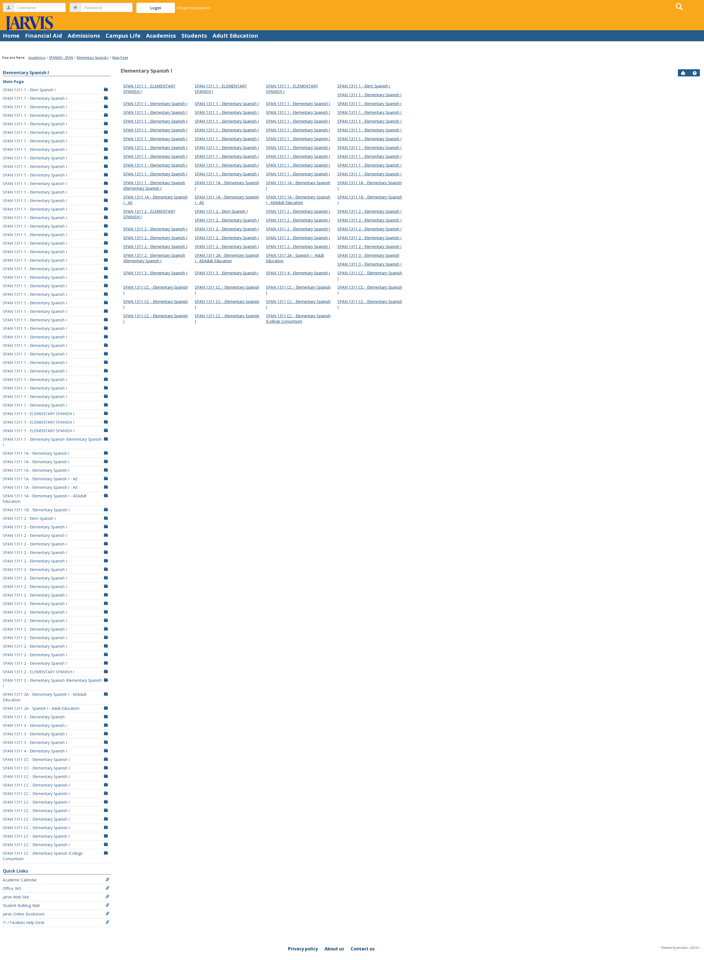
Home (11, 35)
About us (334, 949)
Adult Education (235, 35)
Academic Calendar (20, 879)
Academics (161, 35)
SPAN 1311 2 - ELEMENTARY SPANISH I (38, 671)
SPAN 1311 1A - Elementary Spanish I (36, 453)
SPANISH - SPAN (61, 57)
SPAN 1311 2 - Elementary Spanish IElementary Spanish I (52, 683)
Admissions (84, 35)
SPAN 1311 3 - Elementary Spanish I (35, 733)
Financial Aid (43, 35)
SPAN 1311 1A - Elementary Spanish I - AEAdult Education (45, 498)
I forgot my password (193, 7)
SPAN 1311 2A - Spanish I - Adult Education (41, 708)
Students (194, 35)
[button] (694, 73)
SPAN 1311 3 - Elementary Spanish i (35, 725)
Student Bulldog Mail (21, 905)
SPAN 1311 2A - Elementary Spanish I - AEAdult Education (45, 697)
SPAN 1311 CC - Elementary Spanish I (36, 759)
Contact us (363, 949)
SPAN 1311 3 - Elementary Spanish (34, 716)
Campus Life (123, 35)
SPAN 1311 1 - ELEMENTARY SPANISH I (38, 413)
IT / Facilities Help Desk (23, 922)
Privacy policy (303, 949)
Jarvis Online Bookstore (24, 914)
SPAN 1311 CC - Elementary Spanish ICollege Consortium (43, 856)
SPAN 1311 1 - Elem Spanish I (29, 89)
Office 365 (12, 888)
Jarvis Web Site (16, 897)
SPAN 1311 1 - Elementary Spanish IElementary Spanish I (52, 442)
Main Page (120, 57)
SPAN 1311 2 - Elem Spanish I (29, 518)
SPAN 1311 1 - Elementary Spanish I (35, 98)
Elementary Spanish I (93, 57)
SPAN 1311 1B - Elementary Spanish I (36, 509)
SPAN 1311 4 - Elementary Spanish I (35, 751)
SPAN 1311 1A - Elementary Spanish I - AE (40, 478)
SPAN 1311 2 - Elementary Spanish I (35, 526)
